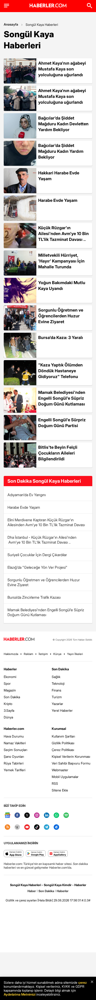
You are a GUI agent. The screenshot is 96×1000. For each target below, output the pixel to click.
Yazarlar (57, 704)
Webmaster (60, 770)
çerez (82, 982)
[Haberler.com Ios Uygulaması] (14, 854)
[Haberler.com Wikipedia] (17, 827)
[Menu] (6, 5)
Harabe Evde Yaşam (23, 507)
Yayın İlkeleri (75, 654)
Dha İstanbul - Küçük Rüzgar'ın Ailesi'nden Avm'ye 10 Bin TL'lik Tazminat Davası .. (41, 540)
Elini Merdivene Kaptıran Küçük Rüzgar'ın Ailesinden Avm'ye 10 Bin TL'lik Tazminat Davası (46, 522)
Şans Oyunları (14, 756)
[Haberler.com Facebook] (17, 815)
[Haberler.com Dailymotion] (56, 827)
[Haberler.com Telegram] (46, 827)
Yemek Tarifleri (14, 770)
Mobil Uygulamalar (65, 777)
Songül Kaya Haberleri (42, 25)
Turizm (57, 697)
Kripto (8, 704)
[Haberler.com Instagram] (37, 815)
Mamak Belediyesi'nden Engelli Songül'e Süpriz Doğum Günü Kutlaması (45, 612)
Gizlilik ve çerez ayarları (21, 900)
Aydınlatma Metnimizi (19, 994)
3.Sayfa (9, 710)
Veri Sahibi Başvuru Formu (71, 763)
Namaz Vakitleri (15, 743)
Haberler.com (14, 729)
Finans (56, 690)
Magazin (10, 690)
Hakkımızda (11, 654)
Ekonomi (10, 677)
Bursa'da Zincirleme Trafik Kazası (34, 597)
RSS (55, 783)
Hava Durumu (14, 736)
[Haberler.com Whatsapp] (56, 815)
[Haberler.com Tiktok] (37, 827)
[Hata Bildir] (45, 900)
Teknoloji (58, 683)
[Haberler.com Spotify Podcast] (66, 815)
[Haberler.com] (19, 639)
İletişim (43, 654)
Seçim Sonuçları (15, 750)
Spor (7, 683)
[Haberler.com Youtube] (27, 827)
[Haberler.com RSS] (7, 827)
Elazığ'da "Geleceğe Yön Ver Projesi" (37, 567)
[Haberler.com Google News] (7, 815)
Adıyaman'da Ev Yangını (26, 494)
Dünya (8, 717)
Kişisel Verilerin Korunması (71, 756)
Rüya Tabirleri (14, 763)
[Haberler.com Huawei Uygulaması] (58, 854)
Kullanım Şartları (63, 736)
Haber (31, 891)
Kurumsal (59, 729)
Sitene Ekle (60, 790)
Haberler (10, 669)
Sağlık (56, 677)
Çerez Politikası (63, 750)
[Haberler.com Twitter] (27, 815)
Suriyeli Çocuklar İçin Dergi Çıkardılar (37, 554)
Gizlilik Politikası (63, 743)
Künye (57, 654)
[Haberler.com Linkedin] (46, 815)
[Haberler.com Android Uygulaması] (36, 854)
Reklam (28, 654)
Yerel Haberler (62, 710)
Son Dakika (12, 697)
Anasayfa (11, 24)
